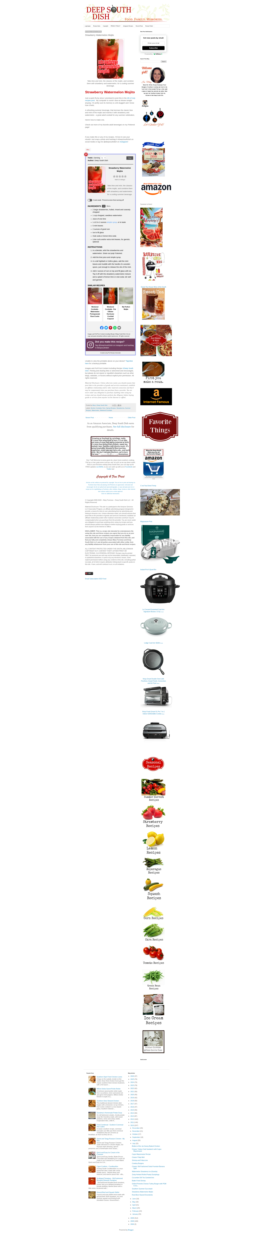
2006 (132, 1224)
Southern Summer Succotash (142, 1189)
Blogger (130, 1230)
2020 (132, 1094)
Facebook (128, 467)
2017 (132, 1104)
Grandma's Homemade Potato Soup (109, 1113)
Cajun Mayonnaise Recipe (141, 1154)
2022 (132, 1088)
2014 (132, 1113)
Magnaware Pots (146, 521)
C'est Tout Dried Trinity (148, 486)
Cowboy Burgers (138, 1163)
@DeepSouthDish (105, 345)
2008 (132, 1221)
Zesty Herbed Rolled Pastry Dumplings (145, 1174)
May (134, 1202)
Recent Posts (139, 26)
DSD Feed (102, 579)
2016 (132, 1107)
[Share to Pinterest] (120, 405)
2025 (132, 1079)
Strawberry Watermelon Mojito (142, 1192)
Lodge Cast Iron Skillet (153, 643)
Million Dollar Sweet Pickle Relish (108, 1089)
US (104, 206)
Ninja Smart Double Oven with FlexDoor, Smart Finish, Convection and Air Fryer (153, 681)
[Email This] (113, 405)
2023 (132, 1085)
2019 (132, 1098)
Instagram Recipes (128, 26)
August (135, 1140)
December (136, 1128)
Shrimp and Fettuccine (140, 1160)
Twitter (109, 469)
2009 (132, 1218)
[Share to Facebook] (119, 405)
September (136, 1137)
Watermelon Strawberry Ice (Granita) (144, 1171)
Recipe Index (96, 26)
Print (129, 158)
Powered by (149, 54)
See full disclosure (122, 426)
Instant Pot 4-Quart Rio (148, 569)
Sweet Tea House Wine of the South (153, 287)
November (136, 1131)
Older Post (131, 417)
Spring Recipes (111, 408)
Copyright (105, 26)
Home (111, 417)
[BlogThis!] (115, 405)
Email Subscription (91, 579)
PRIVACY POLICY (115, 26)
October (135, 1134)
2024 (132, 1082)
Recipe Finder (149, 26)
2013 (132, 1116)
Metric (109, 206)
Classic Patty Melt (138, 1157)
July (134, 1143)
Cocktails (99, 408)
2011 (132, 1122)
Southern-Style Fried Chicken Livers (109, 1077)
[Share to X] (117, 405)
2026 (132, 1076)
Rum (103, 408)
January (135, 1214)
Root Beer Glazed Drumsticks (142, 1195)
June (134, 1199)
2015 (132, 1110)
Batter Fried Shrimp (139, 1181)
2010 (132, 1125)
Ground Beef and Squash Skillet (108, 1192)
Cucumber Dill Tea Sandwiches (143, 1177)
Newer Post (90, 417)
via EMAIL (99, 467)
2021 (132, 1091)
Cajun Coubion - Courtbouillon (107, 1166)
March (134, 1208)
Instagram (124, 142)
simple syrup (112, 222)
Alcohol (93, 408)
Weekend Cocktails (106, 410)
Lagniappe (88, 26)
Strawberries (120, 408)
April (134, 1205)
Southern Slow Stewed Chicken (108, 1101)
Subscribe (153, 48)
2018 (132, 1101)
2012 (132, 1119)
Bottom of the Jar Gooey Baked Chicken (146, 1146)
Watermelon (95, 410)
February (135, 1211)
